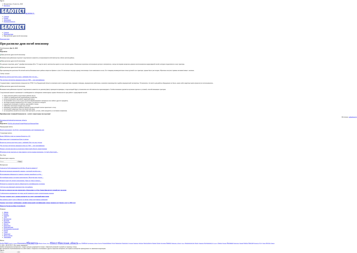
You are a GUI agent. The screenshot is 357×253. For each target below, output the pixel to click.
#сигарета (256, 243)
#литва (158, 243)
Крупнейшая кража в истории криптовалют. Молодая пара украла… (22, 177)
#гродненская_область (20, 120)
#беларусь (32, 242)
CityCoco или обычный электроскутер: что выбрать (16, 187)
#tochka (2, 243)
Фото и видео (8, 235)
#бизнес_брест (46, 243)
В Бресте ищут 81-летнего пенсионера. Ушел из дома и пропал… (20, 180)
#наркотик (201, 243)
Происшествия (4, 39)
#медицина (163, 243)
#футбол (268, 243)
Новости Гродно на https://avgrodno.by (12, 206)
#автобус (11, 243)
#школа (272, 243)
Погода (6, 224)
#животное (118, 243)
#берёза (40, 243)
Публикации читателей (11, 229)
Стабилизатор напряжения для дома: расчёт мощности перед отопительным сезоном (27, 193)
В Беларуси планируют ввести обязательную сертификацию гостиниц (22, 184)
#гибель (10, 120)
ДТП (5, 217)
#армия (15, 243)
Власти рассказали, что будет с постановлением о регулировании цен (22, 130)
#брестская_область (68, 243)
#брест (53, 242)
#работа (246, 243)
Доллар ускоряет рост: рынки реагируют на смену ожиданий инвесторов (24, 196)
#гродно (100, 243)
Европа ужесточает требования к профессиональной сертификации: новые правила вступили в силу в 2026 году (38, 203)
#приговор (236, 243)
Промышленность (9, 21)
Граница (6, 215)
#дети (113, 243)
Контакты (7, 5)
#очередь (215, 243)
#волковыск (4, 120)
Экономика (7, 20)
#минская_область (176, 243)
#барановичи (21, 243)
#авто (6, 243)
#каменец (136, 243)
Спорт (6, 232)
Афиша (6, 212)
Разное (6, 230)
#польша (230, 243)
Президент (7, 225)
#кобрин (141, 243)
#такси (264, 243)
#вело (80, 243)
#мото (183, 243)
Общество (7, 222)
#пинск (220, 243)
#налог (197, 243)
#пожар (224, 243)
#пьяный (241, 243)
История (6, 220)
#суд (260, 243)
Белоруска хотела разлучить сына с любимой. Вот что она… (19, 77)
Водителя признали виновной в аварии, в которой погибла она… (21, 171)
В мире (6, 18)
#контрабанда (148, 243)
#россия (250, 243)
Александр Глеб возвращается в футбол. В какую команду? (19, 168)
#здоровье (130, 243)
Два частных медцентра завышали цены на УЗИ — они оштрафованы (22, 80)
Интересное (7, 219)
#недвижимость (208, 243)
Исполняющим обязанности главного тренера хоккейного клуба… (21, 174)
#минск (168, 243)
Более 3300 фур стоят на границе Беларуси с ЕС (15, 136)
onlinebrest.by (353, 117)
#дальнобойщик (106, 243)
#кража (154, 243)
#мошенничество (189, 243)
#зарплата (125, 243)
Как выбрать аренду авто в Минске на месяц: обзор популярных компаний (24, 199)
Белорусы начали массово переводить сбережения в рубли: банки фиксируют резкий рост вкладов (33, 190)
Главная (6, 16)
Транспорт (7, 234)
